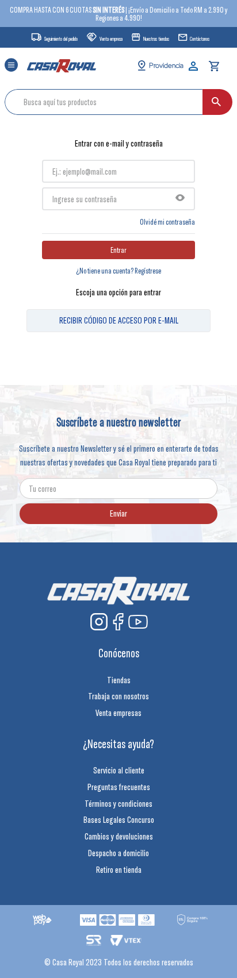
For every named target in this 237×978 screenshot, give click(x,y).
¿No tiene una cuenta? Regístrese (118, 270)
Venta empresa (111, 39)
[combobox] (118, 102)
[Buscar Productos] (216, 102)
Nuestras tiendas (156, 39)
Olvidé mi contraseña (167, 221)
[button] (11, 66)
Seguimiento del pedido (61, 39)
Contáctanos (199, 39)
